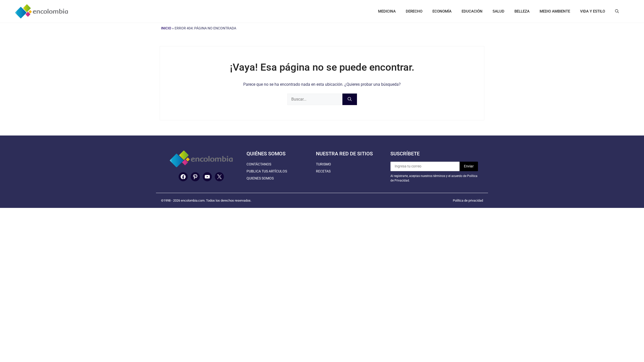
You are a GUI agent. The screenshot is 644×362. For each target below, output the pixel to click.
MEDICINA (387, 11)
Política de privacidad (468, 200)
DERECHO (414, 11)
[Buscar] (349, 99)
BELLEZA (522, 11)
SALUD (498, 11)
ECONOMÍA (442, 11)
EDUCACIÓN (472, 11)
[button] (617, 11)
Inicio (166, 28)
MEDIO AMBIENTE (555, 11)
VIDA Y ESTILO (592, 11)
